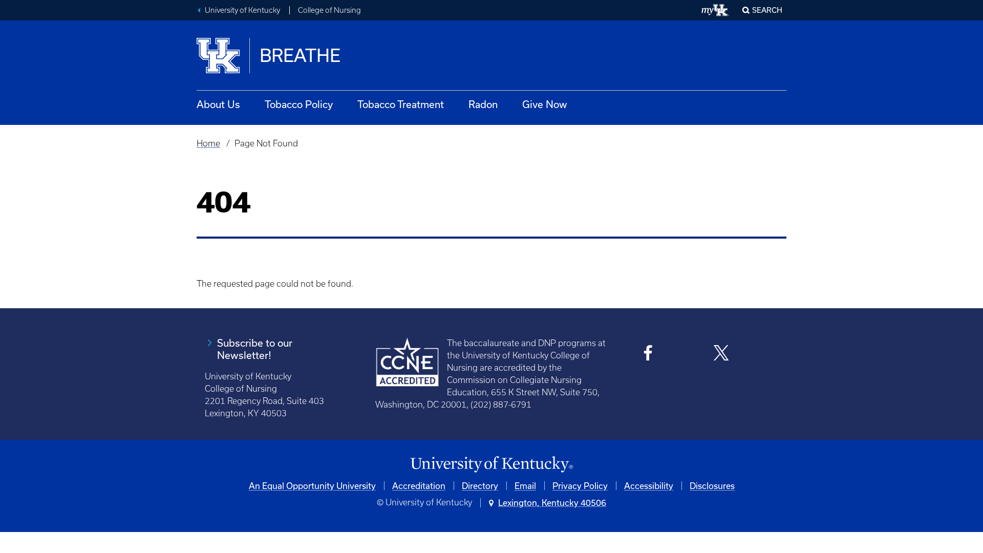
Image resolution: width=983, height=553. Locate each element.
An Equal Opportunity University (312, 486)
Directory (480, 486)
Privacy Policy (580, 486)
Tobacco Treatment (400, 104)
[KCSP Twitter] (721, 354)
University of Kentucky (242, 10)
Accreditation (418, 486)
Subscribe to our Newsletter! (254, 349)
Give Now (544, 104)
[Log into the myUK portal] (715, 10)
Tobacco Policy (299, 104)
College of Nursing (329, 10)
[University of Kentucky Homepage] (491, 464)
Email (525, 486)
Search (767, 10)
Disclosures (712, 486)
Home (208, 143)
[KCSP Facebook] (648, 354)
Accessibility (648, 486)
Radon (483, 104)
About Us (218, 104)
